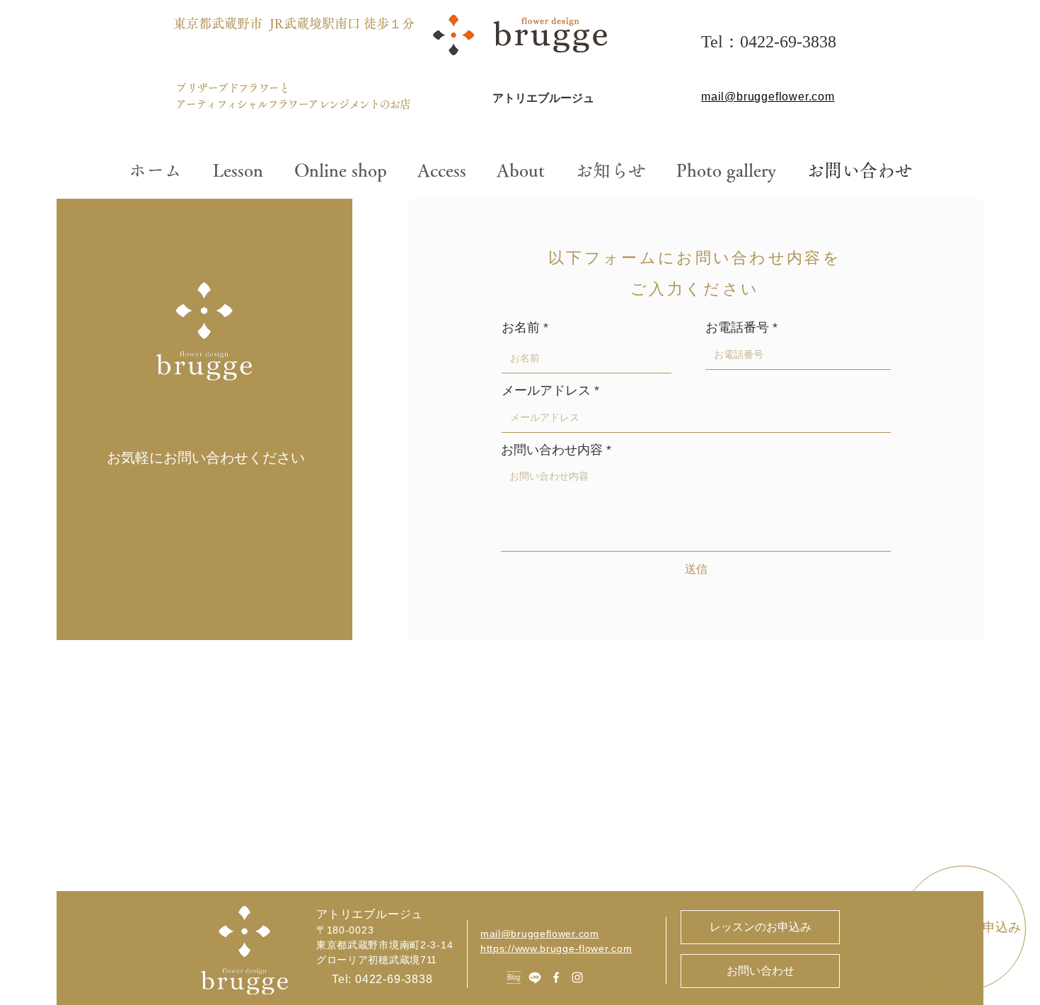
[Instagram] (577, 977)
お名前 (521, 327)
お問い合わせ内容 (552, 449)
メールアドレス (546, 390)
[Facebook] (556, 977)
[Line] (535, 977)
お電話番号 (737, 327)
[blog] (514, 977)
